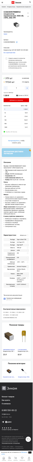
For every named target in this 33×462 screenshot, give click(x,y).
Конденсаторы (11, 6)
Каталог (4, 6)
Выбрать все (23, 235)
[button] (16, 24)
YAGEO (5, 34)
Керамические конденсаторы (24, 6)
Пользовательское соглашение (11, 443)
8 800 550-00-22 (9, 410)
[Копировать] (16, 42)
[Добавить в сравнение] (28, 16)
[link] (21, 239)
